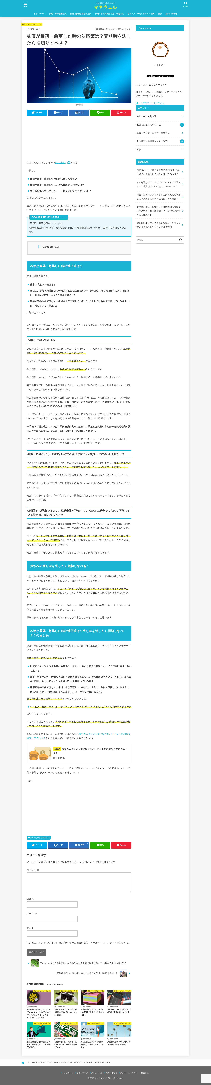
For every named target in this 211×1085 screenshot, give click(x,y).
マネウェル (105, 7)
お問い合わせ (171, 14)
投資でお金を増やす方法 (80, 14)
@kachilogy (61, 162)
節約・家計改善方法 (57, 14)
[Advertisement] (79, 138)
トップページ (39, 14)
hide (56, 247)
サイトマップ (82, 1073)
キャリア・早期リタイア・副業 (140, 14)
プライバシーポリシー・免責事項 (134, 1073)
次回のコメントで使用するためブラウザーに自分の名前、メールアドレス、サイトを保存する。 (80, 942)
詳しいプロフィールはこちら (150, 103)
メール (32, 913)
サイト (30, 928)
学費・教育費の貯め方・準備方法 (109, 14)
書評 (160, 14)
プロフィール (96, 1073)
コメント (33, 870)
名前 (31, 899)
